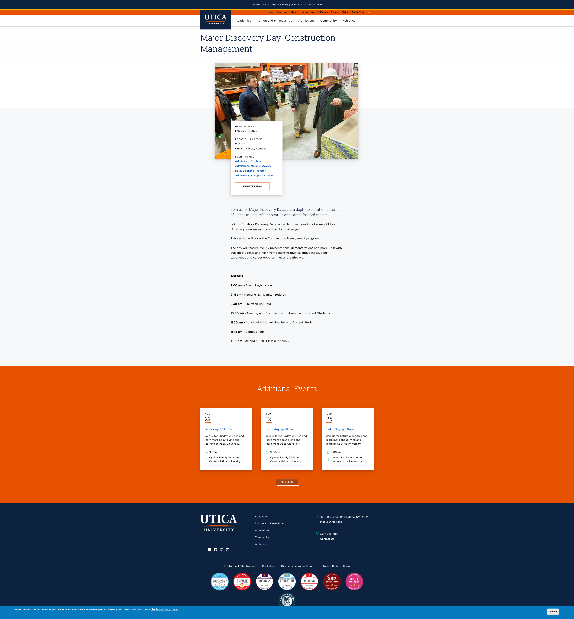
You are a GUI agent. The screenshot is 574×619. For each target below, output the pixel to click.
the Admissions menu (306, 24)
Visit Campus (279, 4)
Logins (270, 12)
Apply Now (315, 4)
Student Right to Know (336, 566)
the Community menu (328, 24)
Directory (282, 12)
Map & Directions (331, 521)
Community (328, 20)
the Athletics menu (349, 24)
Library (304, 12)
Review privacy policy (165, 609)
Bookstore (268, 566)
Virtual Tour (260, 4)
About (293, 12)
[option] (209, 549)
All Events (287, 482)
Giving (345, 12)
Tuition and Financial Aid (274, 20)
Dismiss (553, 611)
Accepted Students (263, 175)
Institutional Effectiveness (240, 566)
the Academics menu (243, 24)
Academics (243, 20)
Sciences (248, 170)
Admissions (306, 20)
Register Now (252, 186)
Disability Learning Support (298, 566)
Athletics (349, 20)
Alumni (334, 12)
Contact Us (298, 4)
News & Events (319, 12)
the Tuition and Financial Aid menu (275, 24)
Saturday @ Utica (218, 429)
